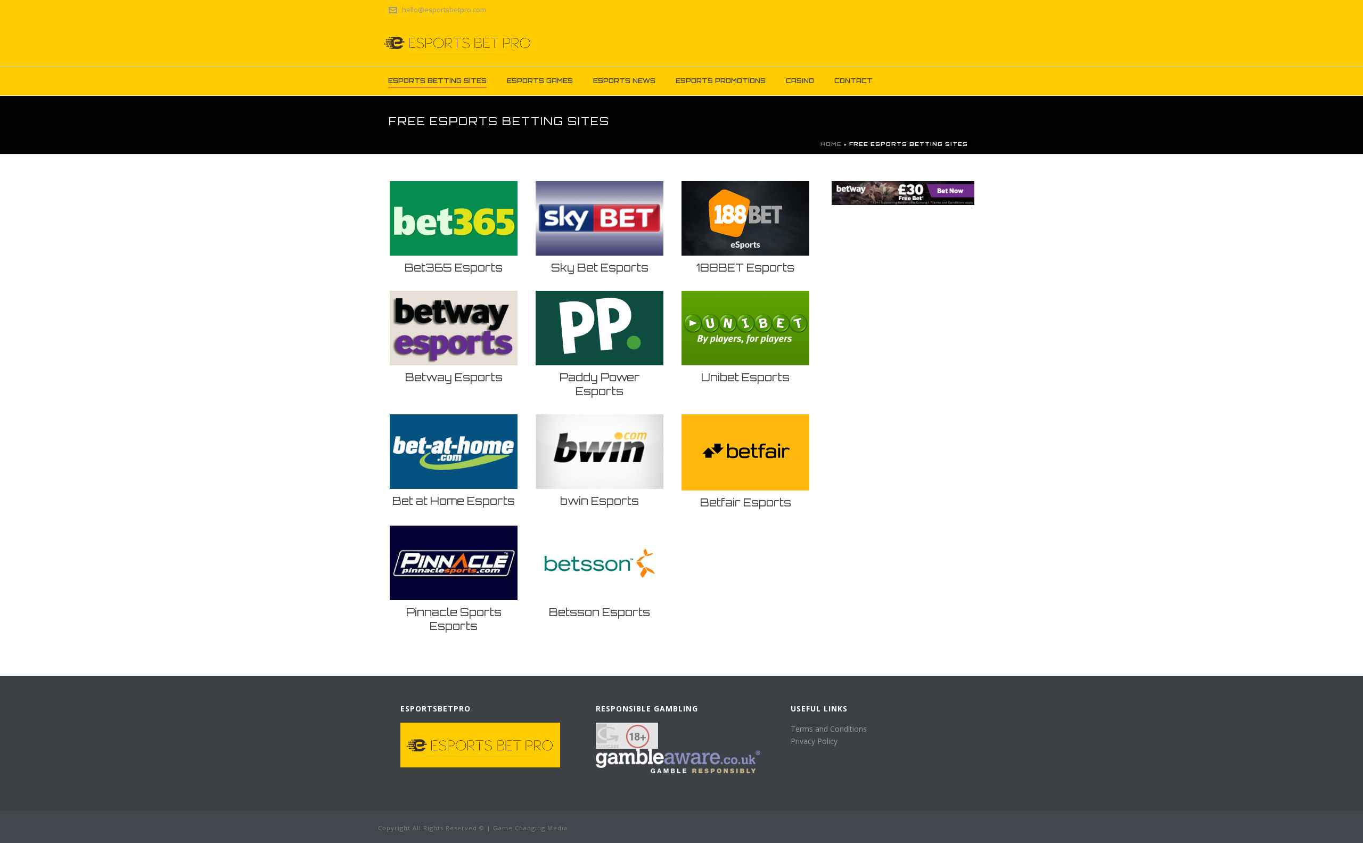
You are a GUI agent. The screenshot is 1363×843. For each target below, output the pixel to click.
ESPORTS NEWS (624, 81)
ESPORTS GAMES (540, 81)
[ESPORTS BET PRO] (458, 43)
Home (831, 144)
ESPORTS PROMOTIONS (721, 81)
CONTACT (853, 81)
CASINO (800, 81)
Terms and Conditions (829, 729)
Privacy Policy (814, 741)
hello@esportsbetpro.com (444, 9)
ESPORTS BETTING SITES (437, 81)
